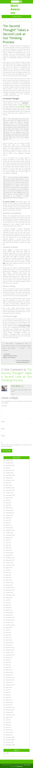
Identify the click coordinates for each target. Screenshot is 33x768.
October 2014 (9, 592)
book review (5, 346)
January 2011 (9, 705)
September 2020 (10, 475)
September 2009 (10, 745)
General (22, 348)
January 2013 (9, 645)
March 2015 (9, 580)
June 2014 (8, 602)
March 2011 (9, 700)
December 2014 (10, 587)
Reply (12, 394)
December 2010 (10, 707)
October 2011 (9, 682)
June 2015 (8, 572)
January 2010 (9, 735)
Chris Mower (16, 386)
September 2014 (10, 595)
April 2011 (8, 697)
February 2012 (9, 672)
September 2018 (10, 495)
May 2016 (8, 545)
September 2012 (10, 655)
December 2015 (10, 557)
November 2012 (10, 650)
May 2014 (8, 605)
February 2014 (9, 612)
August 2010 (9, 717)
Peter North (9, 343)
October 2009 (9, 742)
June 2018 (8, 503)
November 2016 (10, 530)
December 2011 (10, 677)
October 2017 (9, 515)
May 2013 (8, 635)
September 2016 (10, 535)
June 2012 (8, 662)
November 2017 (10, 513)
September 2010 (10, 715)
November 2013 (10, 620)
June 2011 (8, 692)
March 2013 (9, 640)
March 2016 (9, 550)
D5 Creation (27, 765)
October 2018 (9, 493)
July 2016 (8, 540)
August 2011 (9, 687)
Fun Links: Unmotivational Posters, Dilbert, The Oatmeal (10, 355)
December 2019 (10, 480)
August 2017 (9, 517)
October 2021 (9, 463)
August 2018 (9, 498)
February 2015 (9, 582)
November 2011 (10, 680)
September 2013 (10, 625)
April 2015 (8, 577)
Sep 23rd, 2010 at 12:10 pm (17, 387)
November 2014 (10, 590)
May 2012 (8, 665)
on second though (20, 346)
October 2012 (9, 652)
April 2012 (8, 667)
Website (3, 435)
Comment (3, 406)
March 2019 (9, 485)
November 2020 (10, 470)
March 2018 (9, 508)
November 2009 (10, 740)
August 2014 (9, 597)
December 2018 (10, 488)
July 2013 (8, 630)
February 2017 (9, 527)
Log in (7, 753)
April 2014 (8, 607)
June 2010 (8, 722)
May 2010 (8, 725)
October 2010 (9, 712)
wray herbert (11, 348)
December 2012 (10, 647)
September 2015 (10, 565)
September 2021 (10, 465)
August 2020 (9, 478)
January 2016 (9, 555)
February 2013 (9, 642)
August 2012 (9, 657)
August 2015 (9, 567)
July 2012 (8, 660)
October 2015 (9, 562)
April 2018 (8, 505)
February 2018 (9, 510)
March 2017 (9, 525)
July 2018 (8, 500)
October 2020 (9, 473)
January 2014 (9, 615)
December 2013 (10, 617)
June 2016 (8, 542)
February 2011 (9, 702)
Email (2, 428)
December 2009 (10, 737)
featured (12, 346)
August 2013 (9, 627)
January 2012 (9, 675)
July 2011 (8, 690)
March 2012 (9, 670)
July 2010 (8, 720)
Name (2, 421)
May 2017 (8, 522)
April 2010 (8, 727)
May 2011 (8, 695)
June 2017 (8, 520)
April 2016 (8, 547)
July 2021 (8, 468)
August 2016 (9, 537)
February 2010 (9, 732)
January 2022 (9, 460)
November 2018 (10, 490)
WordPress (20, 766)
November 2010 (10, 710)
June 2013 (8, 632)
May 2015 (8, 575)
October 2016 (9, 532)
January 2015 (9, 585)
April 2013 (8, 637)
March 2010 (9, 730)
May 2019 (8, 483)
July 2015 (8, 570)
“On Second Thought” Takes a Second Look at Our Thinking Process (16, 375)
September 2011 (10, 685)
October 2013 (9, 622)
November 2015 (10, 560)
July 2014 (8, 600)
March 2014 (9, 610)
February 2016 (9, 552)
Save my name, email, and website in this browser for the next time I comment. (16, 445)
